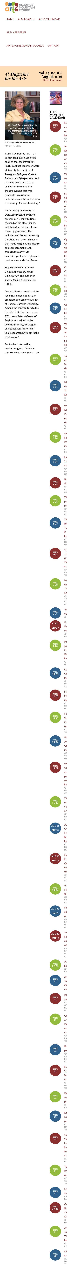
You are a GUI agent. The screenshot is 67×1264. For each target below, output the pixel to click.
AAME (10, 19)
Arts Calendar (49, 19)
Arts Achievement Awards (25, 45)
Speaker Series (16, 32)
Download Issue (52, 79)
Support (54, 45)
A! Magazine (26, 19)
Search (8, 59)
